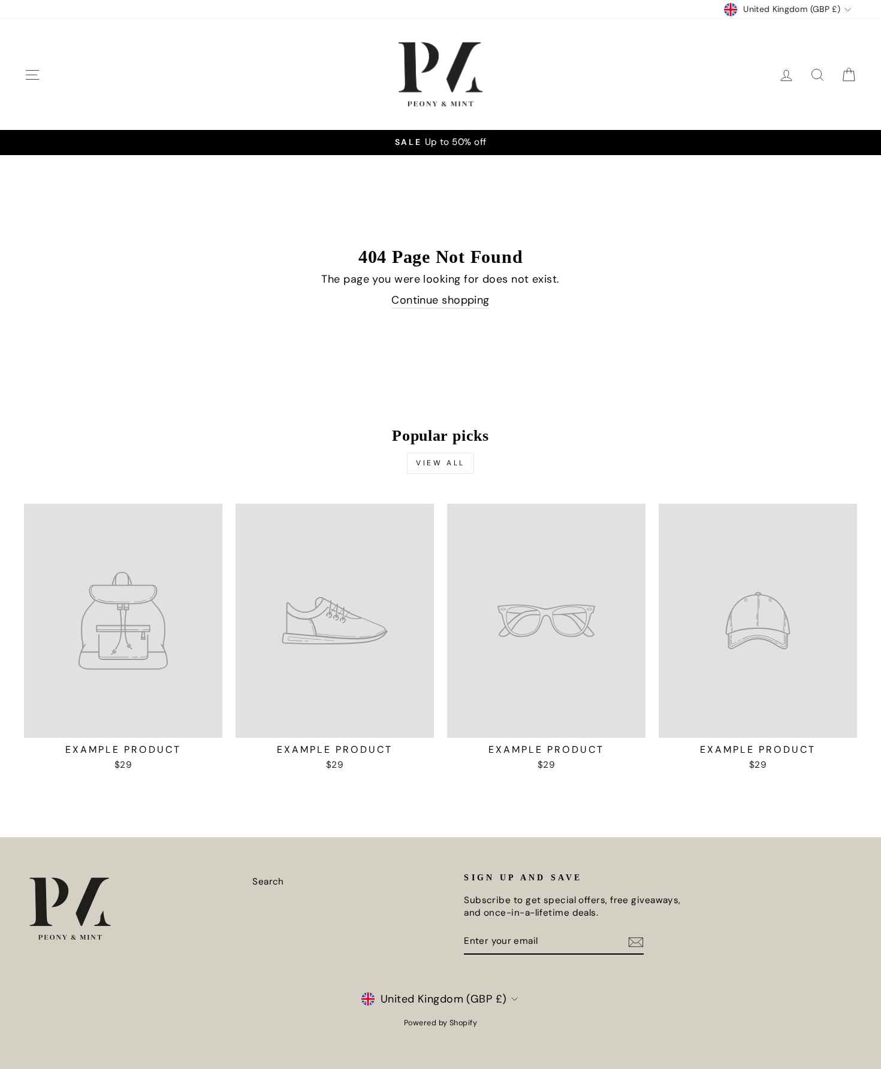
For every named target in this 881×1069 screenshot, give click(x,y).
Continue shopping (440, 300)
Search (268, 882)
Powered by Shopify (440, 1023)
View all (440, 463)
